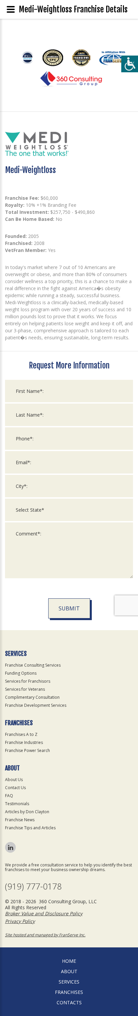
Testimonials (17, 804)
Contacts (69, 1002)
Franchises (69, 992)
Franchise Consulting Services (33, 665)
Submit (69, 608)
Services (69, 982)
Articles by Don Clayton (27, 812)
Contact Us (15, 787)
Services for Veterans (25, 689)
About (69, 971)
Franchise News (19, 820)
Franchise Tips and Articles (30, 828)
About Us (14, 779)
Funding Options (21, 673)
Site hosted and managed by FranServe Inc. (45, 935)
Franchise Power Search (27, 750)
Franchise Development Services (35, 705)
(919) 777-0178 (33, 886)
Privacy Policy (20, 921)
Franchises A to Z (21, 734)
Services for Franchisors (27, 681)
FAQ (9, 795)
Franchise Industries (24, 742)
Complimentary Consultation (32, 697)
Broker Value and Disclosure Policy (43, 913)
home (69, 961)
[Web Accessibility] (129, 64)
